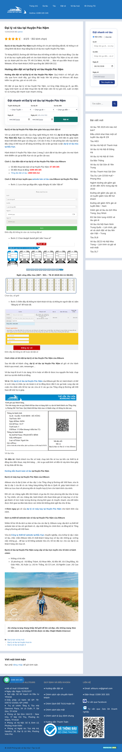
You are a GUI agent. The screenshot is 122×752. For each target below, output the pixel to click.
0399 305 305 (17, 680)
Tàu (54, 6)
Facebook (102, 702)
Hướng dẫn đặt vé (54, 688)
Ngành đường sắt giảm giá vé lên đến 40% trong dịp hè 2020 (103, 186)
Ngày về (39, 115)
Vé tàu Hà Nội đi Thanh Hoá (103, 145)
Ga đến (95, 52)
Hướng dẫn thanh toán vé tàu (18, 471)
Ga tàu (45, 6)
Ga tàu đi (34, 106)
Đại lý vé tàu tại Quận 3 (17, 645)
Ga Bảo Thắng (97, 160)
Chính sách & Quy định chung (60, 716)
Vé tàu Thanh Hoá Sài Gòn (103, 171)
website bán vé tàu (40, 179)
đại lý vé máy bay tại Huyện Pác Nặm (44, 509)
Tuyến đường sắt (14, 106)
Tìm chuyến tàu (107, 82)
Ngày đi (10, 115)
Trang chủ (33, 6)
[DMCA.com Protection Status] (110, 748)
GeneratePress (47, 748)
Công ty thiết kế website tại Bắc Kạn (27, 535)
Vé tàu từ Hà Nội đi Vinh (102, 156)
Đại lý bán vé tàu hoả (16, 640)
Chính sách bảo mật (55, 710)
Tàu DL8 (94, 237)
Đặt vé (63, 6)
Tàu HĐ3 (94, 141)
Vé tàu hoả (75, 6)
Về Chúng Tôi (90, 6)
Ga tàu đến (58, 106)
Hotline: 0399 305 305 (38, 13)
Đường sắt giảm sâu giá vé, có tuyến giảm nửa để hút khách (103, 196)
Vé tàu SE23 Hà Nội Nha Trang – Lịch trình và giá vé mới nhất (103, 244)
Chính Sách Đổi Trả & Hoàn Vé (60, 703)
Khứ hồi (108, 37)
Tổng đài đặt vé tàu (19, 173)
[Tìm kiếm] (114, 104)
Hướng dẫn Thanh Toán (57, 722)
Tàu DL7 (94, 251)
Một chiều (98, 37)
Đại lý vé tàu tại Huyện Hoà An (20, 642)
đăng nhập (18, 665)
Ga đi (94, 42)
